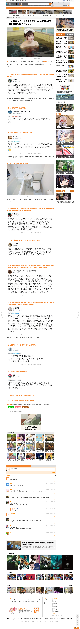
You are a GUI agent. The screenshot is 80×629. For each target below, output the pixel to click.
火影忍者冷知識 (15, 15)
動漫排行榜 (17, 601)
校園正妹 (31, 5)
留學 (44, 404)
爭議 (34, 404)
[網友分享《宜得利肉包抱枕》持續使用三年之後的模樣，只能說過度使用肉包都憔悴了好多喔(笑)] (65, 38)
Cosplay (40, 5)
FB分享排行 (69, 34)
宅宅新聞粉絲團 (18, 4)
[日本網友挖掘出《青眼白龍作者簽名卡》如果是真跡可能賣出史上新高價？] (65, 57)
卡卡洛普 (8, 17)
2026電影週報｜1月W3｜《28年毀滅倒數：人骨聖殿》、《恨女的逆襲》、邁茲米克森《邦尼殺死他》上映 (68, 582)
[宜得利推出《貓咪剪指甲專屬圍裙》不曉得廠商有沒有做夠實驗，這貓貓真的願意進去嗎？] (65, 80)
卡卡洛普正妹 (56, 606)
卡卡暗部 (41, 621)
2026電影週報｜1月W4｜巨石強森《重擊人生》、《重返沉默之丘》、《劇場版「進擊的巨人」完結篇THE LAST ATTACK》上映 (58, 582)
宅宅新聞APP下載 (21, 4)
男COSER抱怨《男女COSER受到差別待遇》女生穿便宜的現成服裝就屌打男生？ (64, 186)
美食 (48, 8)
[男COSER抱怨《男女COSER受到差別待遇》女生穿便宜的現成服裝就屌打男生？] (65, 182)
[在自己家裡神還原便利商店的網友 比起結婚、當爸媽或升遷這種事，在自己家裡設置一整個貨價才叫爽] (65, 52)
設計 (59, 8)
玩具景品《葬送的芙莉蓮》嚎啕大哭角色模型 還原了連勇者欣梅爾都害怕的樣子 (65, 127)
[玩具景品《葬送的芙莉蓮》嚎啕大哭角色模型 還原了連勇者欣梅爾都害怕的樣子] (65, 122)
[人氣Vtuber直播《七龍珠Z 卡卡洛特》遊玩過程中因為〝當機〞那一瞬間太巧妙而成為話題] (65, 71)
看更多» (71, 572)
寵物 (28, 8)
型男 (31, 8)
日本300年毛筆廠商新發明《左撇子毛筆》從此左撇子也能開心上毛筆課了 (64, 157)
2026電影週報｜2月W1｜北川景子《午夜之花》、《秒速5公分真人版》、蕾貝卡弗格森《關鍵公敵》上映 (49, 582)
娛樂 (42, 8)
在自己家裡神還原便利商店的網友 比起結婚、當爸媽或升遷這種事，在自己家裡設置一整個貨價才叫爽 (21, 594)
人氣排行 (60, 34)
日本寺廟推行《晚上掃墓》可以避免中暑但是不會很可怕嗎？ (58, 594)
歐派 (29, 600)
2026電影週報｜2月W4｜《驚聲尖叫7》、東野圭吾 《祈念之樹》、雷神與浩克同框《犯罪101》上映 (21, 582)
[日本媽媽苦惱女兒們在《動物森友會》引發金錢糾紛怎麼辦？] (63, 198)
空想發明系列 (65, 15)
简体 (67, 0)
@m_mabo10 (16, 411)
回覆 (54, 481)
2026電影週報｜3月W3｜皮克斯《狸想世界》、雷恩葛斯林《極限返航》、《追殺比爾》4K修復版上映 (11, 582)
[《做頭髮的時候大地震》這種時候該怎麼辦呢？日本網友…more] (65, 136)
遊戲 (52, 8)
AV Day (21, 601)
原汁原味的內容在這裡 (12, 70)
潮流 (62, 8)
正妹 (14, 8)
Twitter (22, 404)
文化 (42, 404)
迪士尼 (38, 5)
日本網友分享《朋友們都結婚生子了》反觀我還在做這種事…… (40, 594)
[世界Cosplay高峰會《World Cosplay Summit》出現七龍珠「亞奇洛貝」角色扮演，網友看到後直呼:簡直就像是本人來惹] (65, 66)
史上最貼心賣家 (31, 15)
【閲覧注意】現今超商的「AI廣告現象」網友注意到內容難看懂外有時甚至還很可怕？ (49, 594)
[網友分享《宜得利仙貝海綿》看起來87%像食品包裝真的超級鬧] (65, 75)
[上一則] (2, 313)
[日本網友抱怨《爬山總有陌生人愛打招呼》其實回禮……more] (65, 166)
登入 (77, 627)
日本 (16, 404)
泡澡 (37, 404)
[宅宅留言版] (77, 617)
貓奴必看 (36, 599)
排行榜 (26, 0)
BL (11, 599)
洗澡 (28, 404)
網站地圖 (21, 621)
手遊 (26, 601)
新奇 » (8, 585)
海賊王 (47, 5)
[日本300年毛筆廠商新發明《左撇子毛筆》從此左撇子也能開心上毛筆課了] (65, 152)
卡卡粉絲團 (63, 0)
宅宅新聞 (13, 0)
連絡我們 (46, 621)
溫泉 (19, 404)
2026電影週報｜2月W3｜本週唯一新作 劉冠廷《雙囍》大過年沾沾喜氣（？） (30, 582)
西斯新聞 (17, 0)
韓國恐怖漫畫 (29, 601)
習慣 (39, 404)
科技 (45, 8)
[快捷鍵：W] (77, 622)
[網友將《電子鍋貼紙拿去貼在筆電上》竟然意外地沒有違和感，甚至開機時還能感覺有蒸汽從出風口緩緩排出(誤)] (65, 42)
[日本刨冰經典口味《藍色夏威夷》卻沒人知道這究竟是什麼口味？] (65, 47)
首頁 (7, 8)
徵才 (37, 621)
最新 (11, 8)
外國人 (31, 404)
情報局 (23, 0)
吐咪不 (15, 508)
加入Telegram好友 (57, 611)
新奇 (24, 8)
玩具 (55, 8)
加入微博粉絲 (56, 609)
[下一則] (78, 313)
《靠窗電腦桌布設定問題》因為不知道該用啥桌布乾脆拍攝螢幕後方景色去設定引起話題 (68, 594)
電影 (20, 0)
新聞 (54, 615)
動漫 (18, 8)
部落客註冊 (32, 621)
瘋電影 (15, 600)
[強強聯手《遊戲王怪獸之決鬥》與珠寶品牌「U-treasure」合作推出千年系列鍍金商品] (65, 61)
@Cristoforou (21, 411)
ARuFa (24, 601)
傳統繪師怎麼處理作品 (48, 15)
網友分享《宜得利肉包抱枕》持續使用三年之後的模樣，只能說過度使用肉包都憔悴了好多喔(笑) (30, 594)
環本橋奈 (44, 5)
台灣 (35, 5)
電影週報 (36, 601)
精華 (69, 8)
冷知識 (48, 404)
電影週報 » (10, 572)
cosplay (11, 601)
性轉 (22, 599)
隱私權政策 (27, 621)
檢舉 (54, 478)
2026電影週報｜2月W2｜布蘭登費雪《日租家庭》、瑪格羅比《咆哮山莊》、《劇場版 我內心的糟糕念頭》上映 (40, 582)
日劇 (33, 601)
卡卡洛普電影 (56, 604)
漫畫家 (13, 601)
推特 (25, 404)
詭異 (38, 8)
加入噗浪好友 (20, 4)
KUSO (35, 8)
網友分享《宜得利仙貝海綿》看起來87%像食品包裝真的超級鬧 (11, 594)
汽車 (66, 8)
